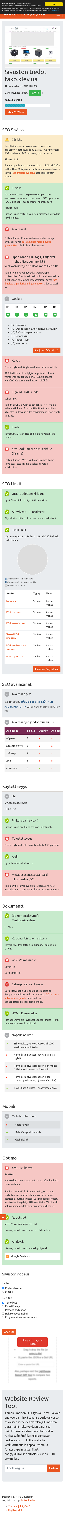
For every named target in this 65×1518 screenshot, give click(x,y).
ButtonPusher (28, 1500)
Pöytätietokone (13, 1288)
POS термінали (14, 656)
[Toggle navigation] (58, 14)
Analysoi (9, 1331)
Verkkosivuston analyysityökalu (23, 14)
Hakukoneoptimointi (16, 1313)
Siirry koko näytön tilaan (32, 1342)
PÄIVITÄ (35, 93)
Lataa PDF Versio (16, 112)
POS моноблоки (15, 623)
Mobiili (9, 1291)
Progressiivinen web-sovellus (21, 1317)
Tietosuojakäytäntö (19, 1506)
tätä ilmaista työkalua (23, 172)
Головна (11, 601)
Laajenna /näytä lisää (46, 350)
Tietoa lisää (55, 10)
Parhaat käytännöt (15, 1310)
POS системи (13, 612)
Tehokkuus (11, 1302)
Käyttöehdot (15, 1510)
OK (54, 4)
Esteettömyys (12, 1306)
